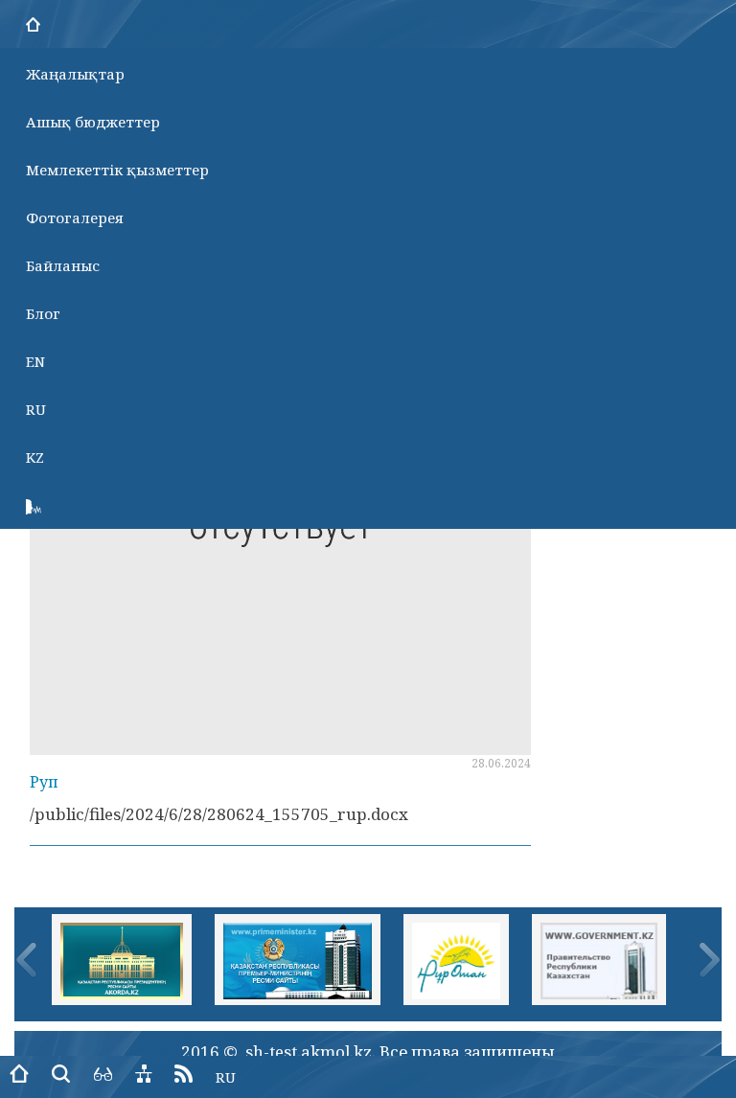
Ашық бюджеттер (93, 121)
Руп (44, 781)
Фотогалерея (75, 217)
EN (35, 361)
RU (36, 409)
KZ (35, 457)
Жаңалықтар (75, 73)
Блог (43, 313)
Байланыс (63, 265)
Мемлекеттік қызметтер (117, 169)
